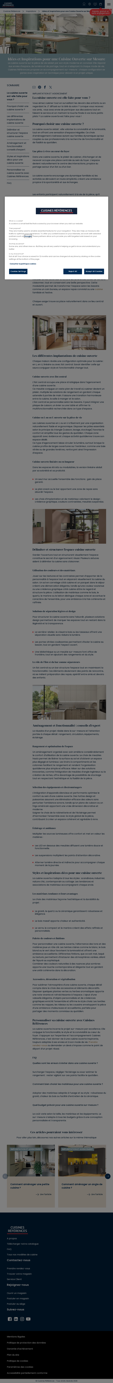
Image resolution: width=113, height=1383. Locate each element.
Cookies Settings (18, 271)
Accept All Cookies (94, 271)
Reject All (73, 271)
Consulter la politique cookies (23, 264)
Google (28, 236)
